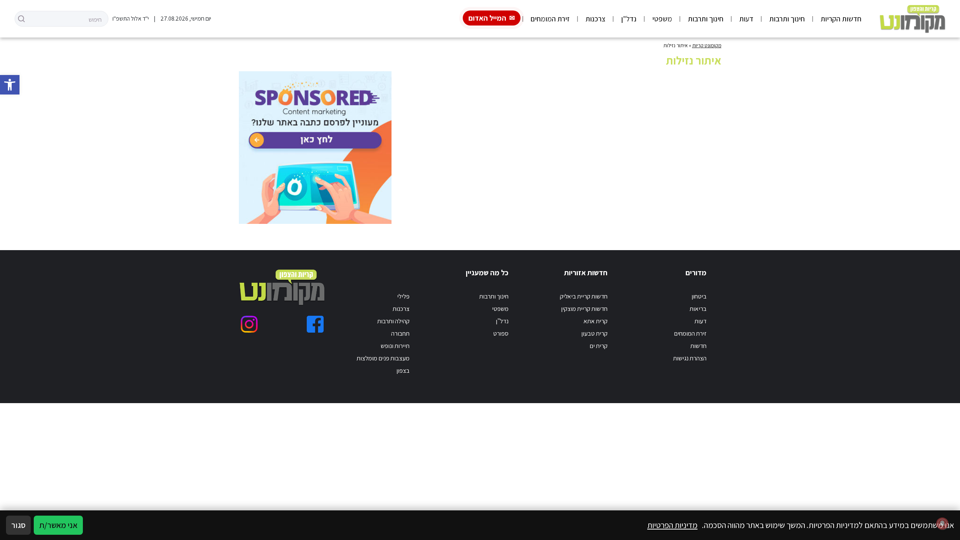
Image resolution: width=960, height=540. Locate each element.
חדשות (698, 346)
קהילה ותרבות (393, 321)
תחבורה (400, 333)
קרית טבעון (594, 333)
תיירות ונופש (395, 346)
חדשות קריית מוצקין (584, 308)
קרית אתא (596, 321)
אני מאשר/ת (58, 525)
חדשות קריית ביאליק (584, 296)
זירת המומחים (550, 19)
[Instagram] (249, 324)
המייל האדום (487, 18)
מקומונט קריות (707, 45)
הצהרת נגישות (689, 358)
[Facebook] (315, 324)
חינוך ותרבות (787, 19)
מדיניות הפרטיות (672, 525)
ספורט (500, 333)
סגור (18, 525)
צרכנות (595, 19)
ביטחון (699, 296)
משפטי (662, 19)
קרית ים (599, 346)
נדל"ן (628, 19)
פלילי (403, 296)
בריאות (698, 308)
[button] (10, 84)
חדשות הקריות (840, 19)
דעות (746, 19)
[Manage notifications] (942, 524)
